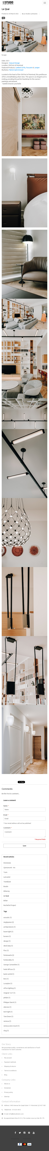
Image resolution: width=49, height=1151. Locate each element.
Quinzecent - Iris (9, 868)
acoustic (8, 917)
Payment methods (10, 1062)
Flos (6, 950)
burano (7, 936)
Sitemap (6, 1096)
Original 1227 (9, 993)
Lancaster (7, 877)
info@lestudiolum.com (16, 1114)
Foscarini (29, 68)
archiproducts (9, 927)
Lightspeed (34, 1138)
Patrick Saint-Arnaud (16, 70)
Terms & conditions (10, 1070)
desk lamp (8, 946)
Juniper (37, 68)
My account (8, 1058)
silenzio (7, 1007)
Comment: (7, 828)
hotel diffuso (9, 969)
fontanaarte (9, 955)
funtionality (9, 960)
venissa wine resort (11, 1026)
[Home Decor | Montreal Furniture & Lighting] (7, 3)
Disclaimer (7, 1088)
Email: (6, 815)
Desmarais (7, 863)
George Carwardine (11, 965)
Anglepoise (9, 922)
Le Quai (5, 9)
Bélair (6, 901)
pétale (7, 998)
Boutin (6, 886)
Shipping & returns (10, 1066)
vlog (6, 1031)
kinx (6, 979)
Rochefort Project (10, 905)
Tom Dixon (8, 1016)
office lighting (10, 988)
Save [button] (24, 846)
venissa (7, 1021)
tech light (8, 1012)
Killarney (7, 891)
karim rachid (9, 974)
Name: (6, 806)
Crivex (21, 1138)
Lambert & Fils (20, 68)
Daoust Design (14, 63)
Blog (5, 1075)
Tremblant (7, 882)
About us (7, 1083)
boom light (8, 932)
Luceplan (8, 983)
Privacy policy (8, 1092)
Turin (5, 872)
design (7, 941)
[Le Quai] (24, 37)
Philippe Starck (10, 1002)
